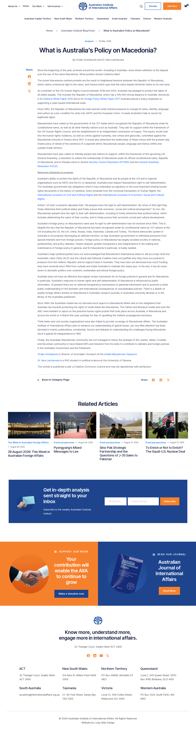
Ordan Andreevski (47, 354)
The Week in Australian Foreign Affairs (28, 442)
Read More (169, 590)
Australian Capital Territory (37, 18)
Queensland (103, 18)
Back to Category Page (55, 379)
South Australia (119, 18)
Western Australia (163, 18)
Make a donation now (71, 593)
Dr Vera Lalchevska (48, 360)
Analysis (89, 41)
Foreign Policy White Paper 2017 (102, 98)
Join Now (172, 6)
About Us (12, 6)
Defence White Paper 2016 (58, 98)
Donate (153, 6)
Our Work (37, 6)
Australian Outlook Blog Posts (78, 30)
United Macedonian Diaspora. (120, 354)
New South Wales (63, 18)
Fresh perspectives (64, 442)
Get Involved (53, 6)
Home (26, 6)
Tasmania (135, 18)
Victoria (147, 18)
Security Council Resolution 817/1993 (109, 162)
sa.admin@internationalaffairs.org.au (39, 694)
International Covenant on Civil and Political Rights (65, 195)
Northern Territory (84, 18)
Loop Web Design (105, 722)
